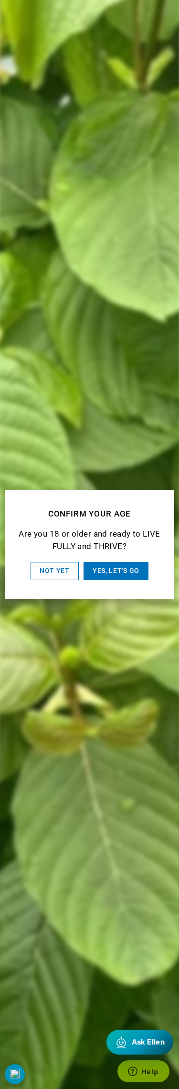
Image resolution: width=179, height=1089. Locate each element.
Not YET (55, 570)
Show (15, 1074)
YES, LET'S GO (116, 570)
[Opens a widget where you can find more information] (143, 1072)
